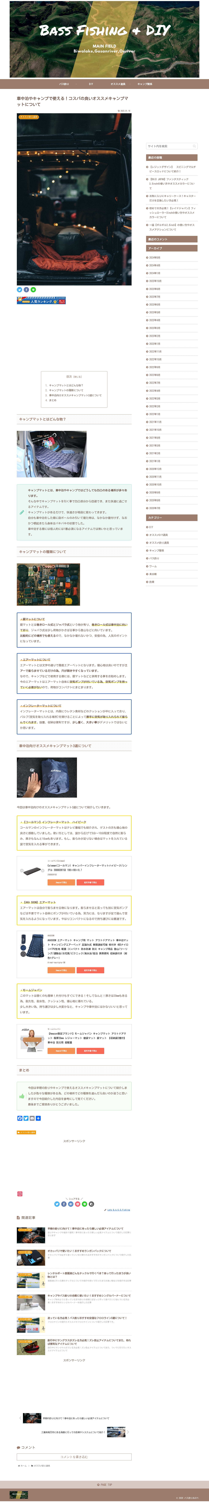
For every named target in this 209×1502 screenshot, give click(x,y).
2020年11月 (155, 477)
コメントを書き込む (74, 1457)
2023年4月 (154, 320)
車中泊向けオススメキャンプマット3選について (75, 395)
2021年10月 (155, 430)
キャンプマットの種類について (66, 390)
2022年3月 (154, 398)
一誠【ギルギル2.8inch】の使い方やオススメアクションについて (171, 227)
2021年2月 (154, 453)
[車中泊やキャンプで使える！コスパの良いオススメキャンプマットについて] (70, 1204)
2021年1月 (154, 461)
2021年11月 (155, 422)
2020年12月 (155, 469)
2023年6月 (154, 304)
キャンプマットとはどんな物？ (66, 385)
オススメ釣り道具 (27, 1132)
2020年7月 (154, 508)
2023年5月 (154, 312)
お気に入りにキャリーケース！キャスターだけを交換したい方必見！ (172, 198)
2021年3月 (154, 445)
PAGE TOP (105, 1484)
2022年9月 (154, 367)
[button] (194, 146)
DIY (151, 527)
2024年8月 (154, 257)
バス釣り (154, 558)
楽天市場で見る (90, 882)
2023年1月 (154, 343)
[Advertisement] (74, 340)
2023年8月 (154, 289)
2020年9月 (154, 492)
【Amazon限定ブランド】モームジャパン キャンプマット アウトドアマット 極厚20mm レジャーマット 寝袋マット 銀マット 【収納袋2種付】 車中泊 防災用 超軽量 (88, 1038)
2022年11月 (155, 351)
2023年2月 (154, 336)
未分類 (153, 574)
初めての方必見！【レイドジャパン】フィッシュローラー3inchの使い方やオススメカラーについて (172, 212)
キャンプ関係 (156, 550)
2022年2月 (154, 406)
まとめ (52, 400)
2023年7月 (154, 296)
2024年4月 (154, 265)
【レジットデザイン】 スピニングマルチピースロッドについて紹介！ (172, 169)
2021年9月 (154, 437)
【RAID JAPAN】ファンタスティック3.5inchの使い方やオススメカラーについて (171, 183)
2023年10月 (155, 281)
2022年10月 (155, 359)
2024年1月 (154, 273)
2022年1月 (154, 414)
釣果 (151, 582)
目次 (69, 376)
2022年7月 (154, 383)
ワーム (153, 566)
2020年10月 (155, 484)
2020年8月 (154, 500)
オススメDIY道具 (158, 535)
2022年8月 (154, 375)
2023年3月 (154, 328)
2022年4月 (154, 390)
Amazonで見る (61, 882)
